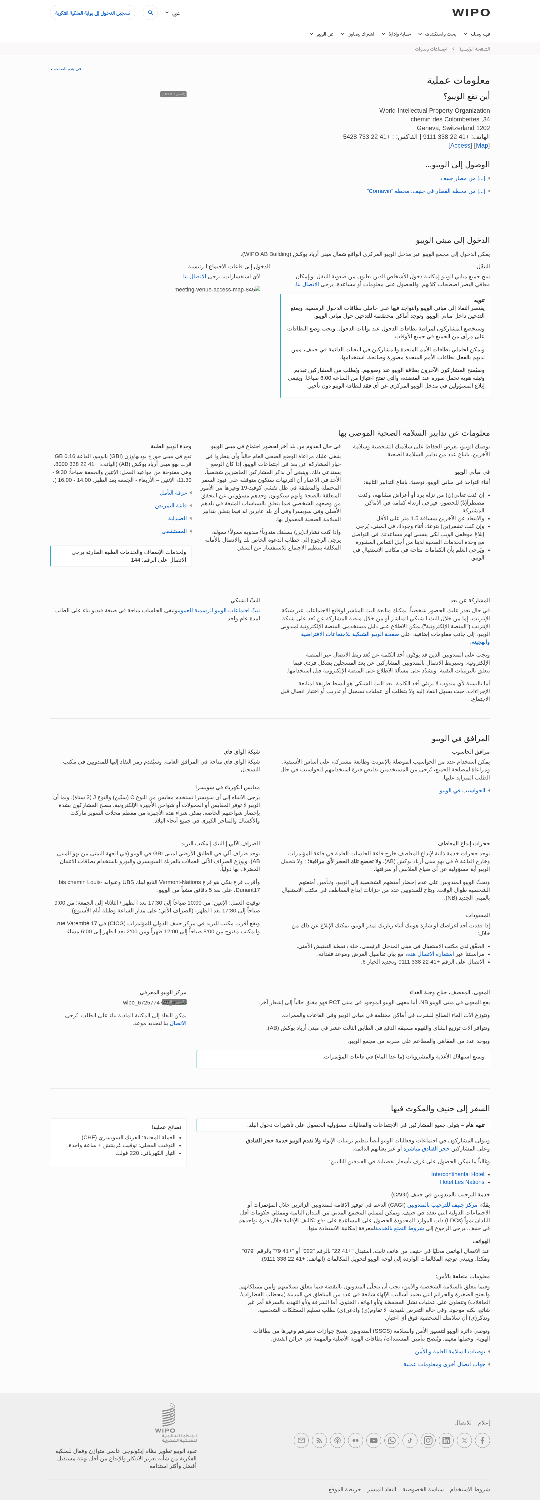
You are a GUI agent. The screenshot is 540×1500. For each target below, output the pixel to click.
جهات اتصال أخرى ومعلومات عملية (444, 1364)
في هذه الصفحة (66, 68)
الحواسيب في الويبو (462, 790)
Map (482, 145)
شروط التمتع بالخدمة (399, 1228)
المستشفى (174, 531)
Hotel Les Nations (462, 1182)
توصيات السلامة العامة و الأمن (450, 1351)
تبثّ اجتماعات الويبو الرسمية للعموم (219, 610)
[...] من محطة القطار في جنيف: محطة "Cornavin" (426, 191)
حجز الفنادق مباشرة (426, 1149)
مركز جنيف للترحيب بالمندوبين (442, 1205)
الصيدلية (177, 518)
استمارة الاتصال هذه (430, 954)
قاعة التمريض (171, 505)
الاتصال (178, 1023)
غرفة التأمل (173, 493)
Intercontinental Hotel (457, 1174)
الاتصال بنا (307, 284)
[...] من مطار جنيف (463, 178)
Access (460, 145)
